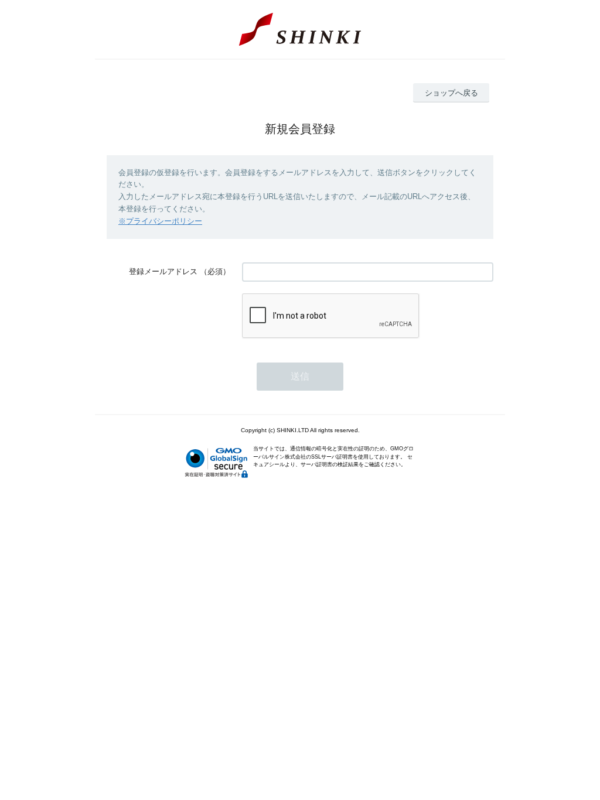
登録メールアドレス (163, 271)
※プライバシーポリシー (160, 221)
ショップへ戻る (451, 92)
